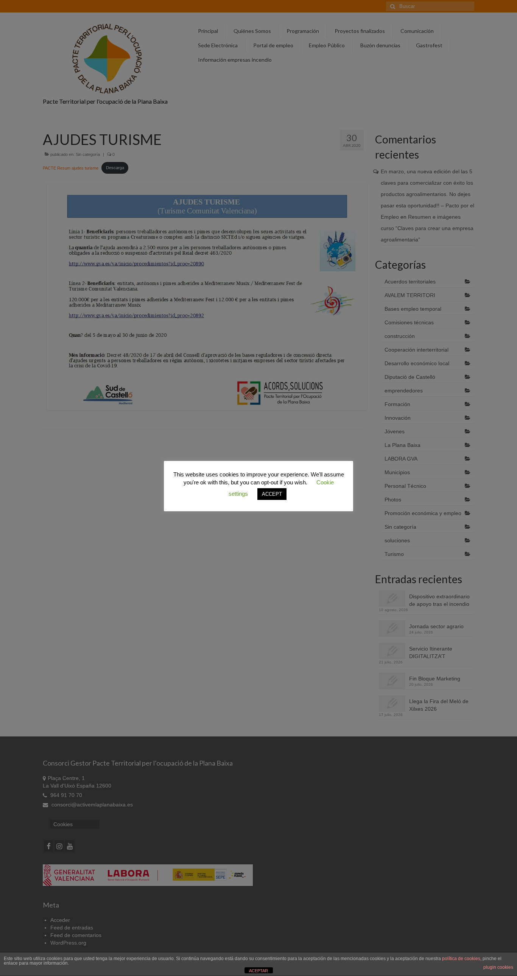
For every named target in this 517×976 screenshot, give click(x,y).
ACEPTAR (258, 970)
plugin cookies (498, 967)
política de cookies (461, 958)
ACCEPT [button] (272, 494)
